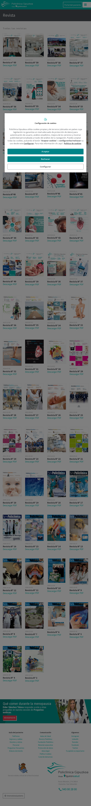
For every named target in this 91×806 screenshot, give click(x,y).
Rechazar (45, 159)
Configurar (45, 166)
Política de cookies (72, 143)
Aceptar (45, 151)
